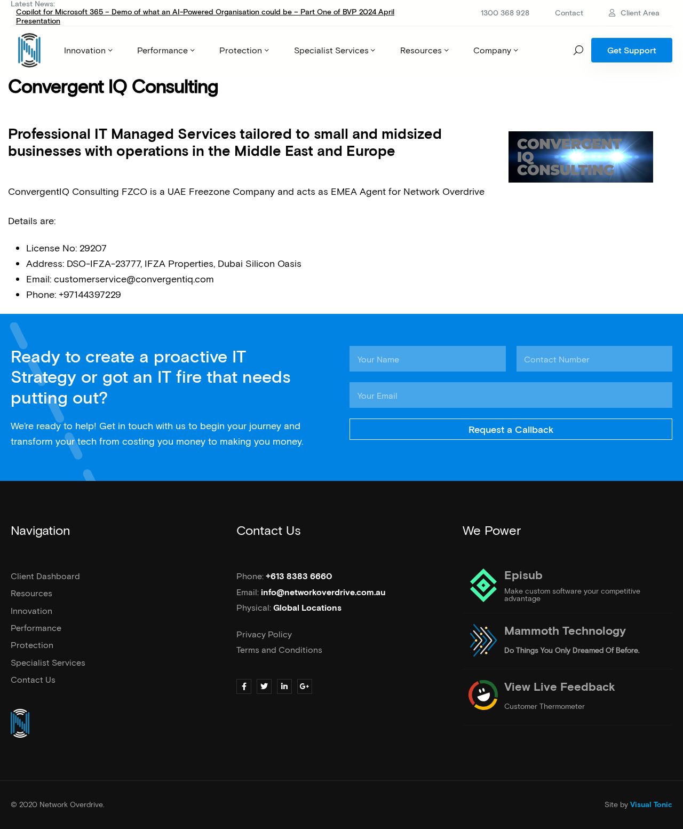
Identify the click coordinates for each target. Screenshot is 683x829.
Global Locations (307, 608)
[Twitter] (264, 686)
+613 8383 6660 (299, 576)
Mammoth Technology (565, 631)
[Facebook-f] (243, 686)
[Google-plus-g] (304, 686)
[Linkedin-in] (284, 686)
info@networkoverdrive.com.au (323, 592)
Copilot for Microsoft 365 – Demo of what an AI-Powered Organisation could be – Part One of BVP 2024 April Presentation (205, 16)
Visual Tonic (651, 805)
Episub (523, 576)
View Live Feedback (559, 687)
